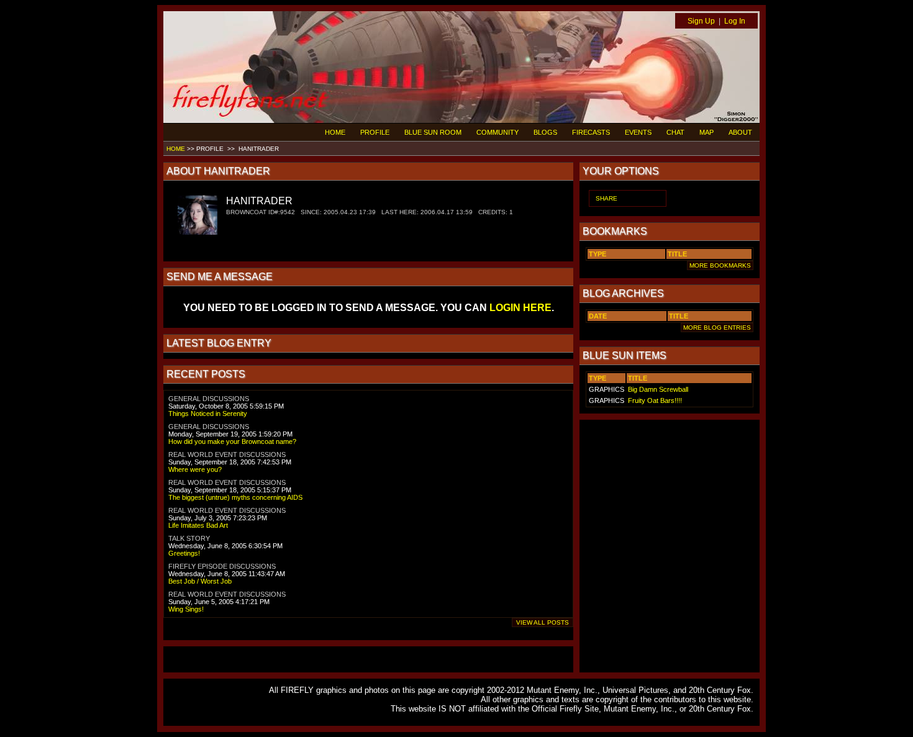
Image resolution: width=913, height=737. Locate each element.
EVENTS (638, 132)
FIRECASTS (591, 132)
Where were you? (195, 469)
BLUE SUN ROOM (432, 132)
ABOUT (740, 132)
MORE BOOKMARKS (720, 265)
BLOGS (545, 132)
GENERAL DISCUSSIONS (208, 398)
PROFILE (374, 132)
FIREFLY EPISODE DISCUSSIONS (222, 566)
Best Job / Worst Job (200, 581)
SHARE (606, 198)
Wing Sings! (186, 609)
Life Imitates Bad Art (198, 525)
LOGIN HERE (520, 307)
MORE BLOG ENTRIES (717, 327)
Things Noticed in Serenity (207, 413)
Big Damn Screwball (658, 389)
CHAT (675, 132)
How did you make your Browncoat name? (232, 441)
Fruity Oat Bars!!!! (655, 400)
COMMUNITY (497, 132)
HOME (335, 132)
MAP (706, 132)
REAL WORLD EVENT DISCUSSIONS (227, 454)
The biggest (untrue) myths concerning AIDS (235, 497)
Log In (734, 21)
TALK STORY (189, 538)
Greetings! (184, 553)
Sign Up (701, 21)
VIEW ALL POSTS (542, 622)
